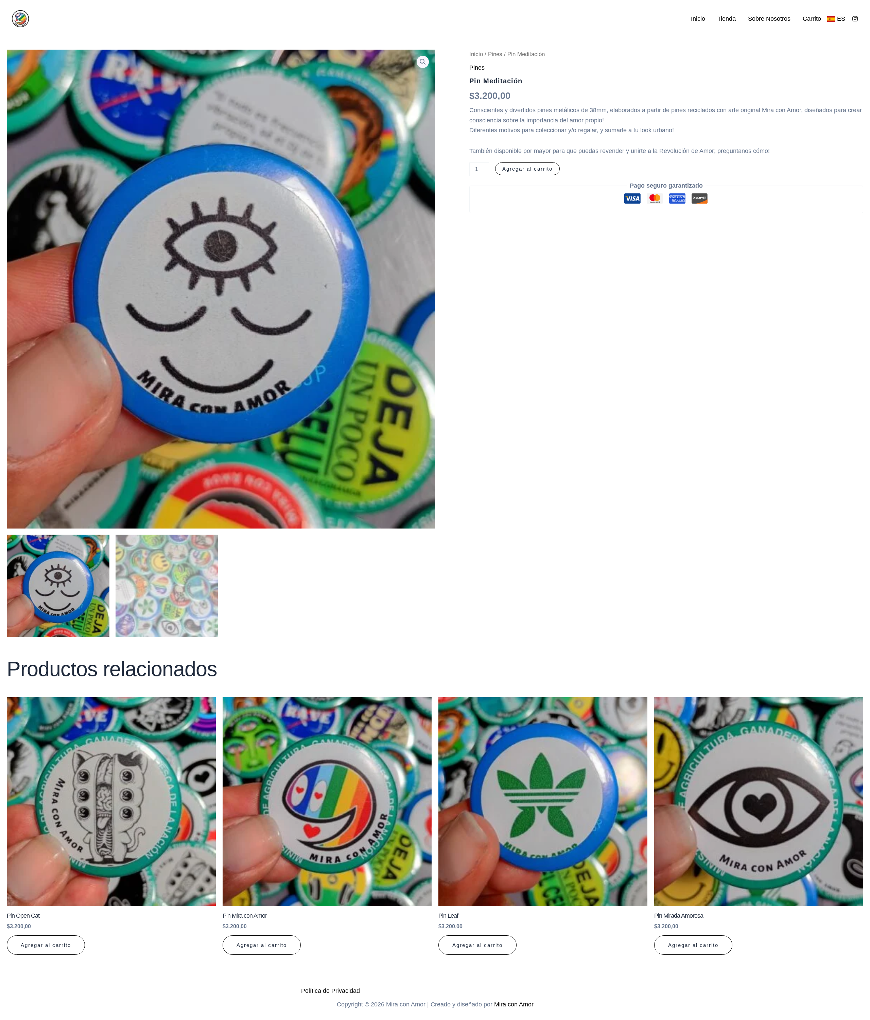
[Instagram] (855, 19)
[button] (423, 62)
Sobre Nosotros (769, 18)
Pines (495, 54)
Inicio (698, 18)
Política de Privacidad (330, 990)
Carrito (812, 18)
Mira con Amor (514, 1004)
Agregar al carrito (527, 169)
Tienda (726, 18)
